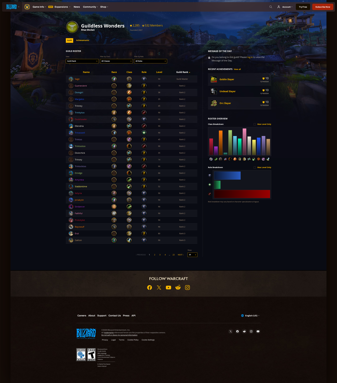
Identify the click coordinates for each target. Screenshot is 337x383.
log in (250, 57)
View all (237, 69)
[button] (82, 61)
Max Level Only (264, 124)
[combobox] (82, 61)
